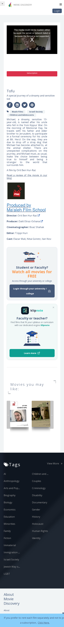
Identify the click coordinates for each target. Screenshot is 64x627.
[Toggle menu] (60, 4)
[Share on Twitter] (25, 105)
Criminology (39, 488)
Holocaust (37, 523)
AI (5, 474)
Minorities (9, 523)
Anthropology (11, 481)
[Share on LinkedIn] (17, 105)
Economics (9, 509)
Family (7, 531)
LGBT (7, 573)
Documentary (39, 502)
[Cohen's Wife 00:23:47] (19, 413)
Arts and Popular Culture (18, 488)
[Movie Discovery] (21, 4)
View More (53, 463)
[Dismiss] (53, 307)
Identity (36, 538)
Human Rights (40, 531)
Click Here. (43, 622)
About (7, 610)
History (36, 516)
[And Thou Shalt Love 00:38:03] (41, 413)
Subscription (32, 73)
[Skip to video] (2, 3)
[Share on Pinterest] (32, 105)
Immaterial (10, 545)
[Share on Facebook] (10, 105)
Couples (36, 481)
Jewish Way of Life (14, 566)
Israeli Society (11, 559)
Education (9, 516)
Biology (8, 502)
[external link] (39, 215)
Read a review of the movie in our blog (27, 177)
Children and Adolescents (46, 474)
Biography (9, 495)
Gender (36, 509)
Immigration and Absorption (20, 552)
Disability (37, 495)
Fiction (7, 538)
